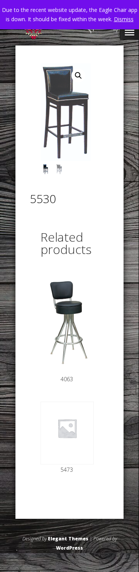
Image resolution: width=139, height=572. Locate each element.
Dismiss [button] (124, 19)
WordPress (69, 548)
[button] (78, 75)
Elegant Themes (68, 538)
